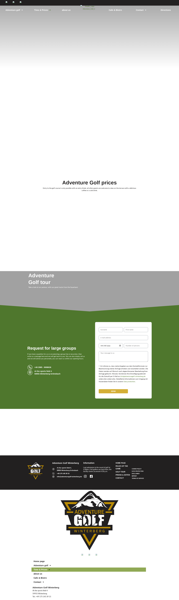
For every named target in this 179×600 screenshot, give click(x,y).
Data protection (129, 381)
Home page (39, 561)
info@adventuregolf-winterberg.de (132, 376)
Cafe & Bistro (115, 10)
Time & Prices (41, 10)
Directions (166, 10)
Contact (140, 10)
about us (66, 10)
